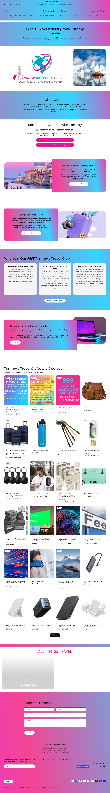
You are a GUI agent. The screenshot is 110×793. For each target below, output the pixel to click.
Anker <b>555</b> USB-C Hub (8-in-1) (93, 582)
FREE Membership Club (89, 289)
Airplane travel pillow (38, 581)
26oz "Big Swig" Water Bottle (40, 450)
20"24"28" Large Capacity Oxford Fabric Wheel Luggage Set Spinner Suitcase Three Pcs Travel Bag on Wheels (15, 453)
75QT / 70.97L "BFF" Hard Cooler (92, 493)
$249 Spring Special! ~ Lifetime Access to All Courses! (40, 408)
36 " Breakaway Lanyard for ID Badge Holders (66, 451)
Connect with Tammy (79, 184)
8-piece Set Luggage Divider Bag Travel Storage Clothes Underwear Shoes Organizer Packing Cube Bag (16, 540)
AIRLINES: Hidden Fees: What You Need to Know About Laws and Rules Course (93, 540)
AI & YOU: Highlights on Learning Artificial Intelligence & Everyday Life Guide (67, 540)
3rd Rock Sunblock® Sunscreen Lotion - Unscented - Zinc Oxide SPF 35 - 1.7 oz (94, 452)
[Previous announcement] (5, 1)
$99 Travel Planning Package (66, 408)
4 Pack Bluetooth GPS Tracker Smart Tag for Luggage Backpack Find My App (15, 495)
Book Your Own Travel (31, 233)
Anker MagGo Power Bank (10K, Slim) (66, 626)
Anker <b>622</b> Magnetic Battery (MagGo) (16, 626)
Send (29, 732)
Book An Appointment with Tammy (55, 140)
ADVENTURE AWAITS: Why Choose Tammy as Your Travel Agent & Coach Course (41, 540)
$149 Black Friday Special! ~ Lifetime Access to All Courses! (16, 408)
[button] (6, 11)
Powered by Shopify (25, 787)
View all (55, 635)
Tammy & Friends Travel (14, 787)
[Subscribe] (33, 766)
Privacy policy (35, 787)
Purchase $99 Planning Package (55, 145)
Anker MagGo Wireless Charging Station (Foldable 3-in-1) (93, 626)
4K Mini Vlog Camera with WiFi (40, 493)
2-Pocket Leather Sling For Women (93, 408)
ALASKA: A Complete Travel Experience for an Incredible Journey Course (66, 583)
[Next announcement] (105, 1)
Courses (54, 292)
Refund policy (44, 787)
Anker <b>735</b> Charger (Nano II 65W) (42, 626)
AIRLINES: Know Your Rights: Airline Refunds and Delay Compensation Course (15, 583)
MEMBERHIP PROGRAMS (55, 300)
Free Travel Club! (20, 285)
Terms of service (53, 787)
